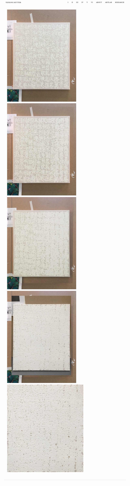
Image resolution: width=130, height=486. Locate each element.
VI (92, 2)
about (99, 2)
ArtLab (108, 2)
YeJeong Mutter (13, 2)
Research (119, 2)
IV (82, 2)
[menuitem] (68, 2)
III (77, 2)
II (72, 2)
